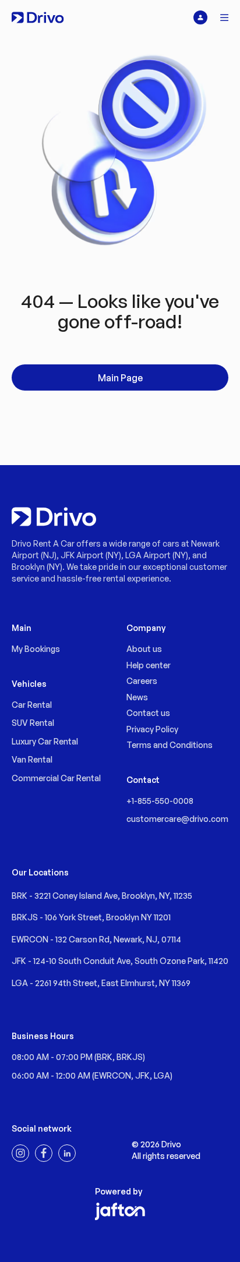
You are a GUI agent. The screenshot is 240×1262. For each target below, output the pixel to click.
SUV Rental (33, 723)
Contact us (148, 713)
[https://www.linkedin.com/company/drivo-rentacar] (67, 1153)
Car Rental (32, 705)
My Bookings (36, 649)
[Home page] (37, 17)
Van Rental (32, 759)
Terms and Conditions (169, 745)
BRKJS (130, 1057)
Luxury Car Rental (45, 741)
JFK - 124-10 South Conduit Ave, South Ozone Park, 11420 (120, 961)
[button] (225, 17)
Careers (141, 681)
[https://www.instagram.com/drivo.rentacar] (20, 1153)
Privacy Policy (152, 729)
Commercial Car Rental (56, 778)
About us (144, 649)
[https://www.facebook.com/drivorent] (43, 1153)
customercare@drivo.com (177, 819)
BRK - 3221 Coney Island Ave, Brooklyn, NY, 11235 (102, 896)
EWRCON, (114, 1075)
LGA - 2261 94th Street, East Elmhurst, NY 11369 (101, 983)
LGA (162, 1075)
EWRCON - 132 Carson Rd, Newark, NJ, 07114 (96, 939)
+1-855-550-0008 (159, 801)
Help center (148, 665)
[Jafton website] (120, 1211)
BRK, (107, 1057)
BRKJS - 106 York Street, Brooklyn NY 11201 (91, 917)
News (137, 697)
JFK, (144, 1075)
